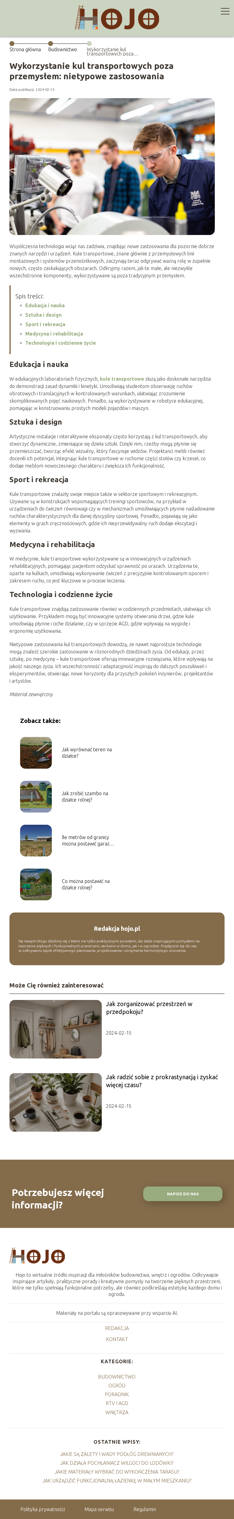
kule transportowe (122, 379)
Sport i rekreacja (45, 324)
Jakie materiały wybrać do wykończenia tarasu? (117, 1472)
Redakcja (117, 1328)
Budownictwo (62, 49)
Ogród (117, 1385)
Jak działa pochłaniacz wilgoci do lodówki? (116, 1463)
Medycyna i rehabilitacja (54, 333)
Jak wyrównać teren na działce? (87, 753)
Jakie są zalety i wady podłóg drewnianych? (116, 1454)
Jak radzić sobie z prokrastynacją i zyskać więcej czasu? (162, 1080)
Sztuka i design (43, 315)
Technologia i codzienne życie (60, 343)
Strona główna (25, 49)
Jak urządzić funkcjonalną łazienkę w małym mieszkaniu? (117, 1480)
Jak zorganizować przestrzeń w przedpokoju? (149, 1007)
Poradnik (117, 1394)
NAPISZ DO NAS (183, 1194)
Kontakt (117, 1339)
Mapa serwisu (99, 1509)
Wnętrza (116, 1412)
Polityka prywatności (42, 1509)
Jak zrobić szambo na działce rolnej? (85, 796)
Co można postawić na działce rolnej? (86, 884)
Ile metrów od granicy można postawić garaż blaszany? (85, 840)
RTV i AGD (117, 1403)
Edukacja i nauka (45, 305)
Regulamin (144, 1509)
